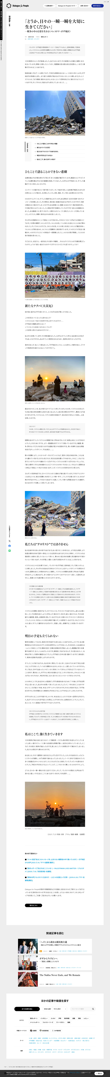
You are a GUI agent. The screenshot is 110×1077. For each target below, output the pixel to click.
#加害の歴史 (32, 1043)
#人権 (60, 951)
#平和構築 (69, 951)
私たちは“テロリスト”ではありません (47, 151)
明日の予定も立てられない (45, 155)
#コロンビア (67, 1052)
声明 (60, 1018)
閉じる (100, 1073)
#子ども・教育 (62, 1038)
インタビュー (55, 951)
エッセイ (53, 1018)
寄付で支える (97, 6)
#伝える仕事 (45, 1043)
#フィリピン (79, 967)
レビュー (86, 1018)
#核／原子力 (85, 1041)
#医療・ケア (92, 1038)
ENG (105, 1)
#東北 (30, 1050)
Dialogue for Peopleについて (66, 6)
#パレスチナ (36, 39)
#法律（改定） (71, 1041)
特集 (79, 1018)
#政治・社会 (74, 951)
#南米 (73, 1052)
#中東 (82, 1050)
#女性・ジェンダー (48, 1041)
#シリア (60, 1050)
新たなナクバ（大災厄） (43, 148)
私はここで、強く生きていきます (46, 159)
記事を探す (49, 6)
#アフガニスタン (75, 1050)
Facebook (10, 546)
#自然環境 (56, 1041)
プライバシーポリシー (75, 1072)
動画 (69, 1022)
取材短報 (66, 1018)
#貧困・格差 (77, 1038)
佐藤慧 (50, 951)
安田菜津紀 (48, 967)
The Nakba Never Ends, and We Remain (60, 975)
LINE (10, 551)
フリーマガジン (60, 1022)
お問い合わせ (84, 6)
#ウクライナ (48, 1052)
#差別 (60, 984)
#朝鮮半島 (80, 951)
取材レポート (44, 37)
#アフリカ (87, 1050)
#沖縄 (39, 1050)
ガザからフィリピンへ (49, 959)
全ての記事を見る (27, 1009)
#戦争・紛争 (30, 39)
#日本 (43, 1050)
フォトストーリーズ (48, 1022)
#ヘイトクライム (53, 1038)
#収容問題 (45, 1038)
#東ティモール (33, 1052)
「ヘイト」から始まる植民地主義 (60, 943)
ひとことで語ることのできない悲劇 (47, 144)
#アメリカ (60, 1052)
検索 (93, 1009)
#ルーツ (39, 1043)
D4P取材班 (57, 1031)
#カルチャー (63, 1041)
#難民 (58, 967)
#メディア (78, 1041)
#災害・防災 (85, 1038)
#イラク (55, 1050)
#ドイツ (54, 1052)
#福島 (35, 1050)
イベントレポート (35, 1022)
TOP (5, 1066)
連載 (73, 1018)
